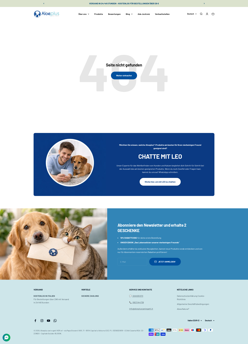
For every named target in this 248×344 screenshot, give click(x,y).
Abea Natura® (183, 309)
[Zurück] (43, 3)
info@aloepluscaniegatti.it (141, 308)
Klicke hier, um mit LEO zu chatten (160, 182)
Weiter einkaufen (124, 75)
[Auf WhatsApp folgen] (55, 320)
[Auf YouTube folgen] (48, 320)
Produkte (98, 14)
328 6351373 (137, 296)
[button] (6, 337)
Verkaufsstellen (162, 14)
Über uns (82, 14)
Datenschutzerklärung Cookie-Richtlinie (191, 297)
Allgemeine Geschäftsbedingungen (193, 304)
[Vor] (204, 3)
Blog (128, 14)
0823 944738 (138, 302)
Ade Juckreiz (144, 14)
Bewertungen (114, 14)
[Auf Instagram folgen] (42, 320)
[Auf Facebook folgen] (35, 320)
